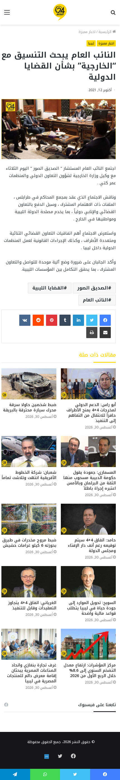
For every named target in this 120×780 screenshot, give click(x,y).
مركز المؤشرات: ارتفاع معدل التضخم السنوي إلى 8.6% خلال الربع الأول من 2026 (90, 670)
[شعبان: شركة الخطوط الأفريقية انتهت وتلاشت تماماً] (28, 451)
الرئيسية (105, 31)
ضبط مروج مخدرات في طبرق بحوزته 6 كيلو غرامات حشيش (29, 542)
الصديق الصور (92, 288)
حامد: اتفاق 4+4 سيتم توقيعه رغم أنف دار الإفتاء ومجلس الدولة (92, 545)
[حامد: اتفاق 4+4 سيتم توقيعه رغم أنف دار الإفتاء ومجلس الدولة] (88, 519)
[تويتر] (91, 320)
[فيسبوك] (105, 320)
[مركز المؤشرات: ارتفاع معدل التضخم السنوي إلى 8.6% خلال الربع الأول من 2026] (88, 644)
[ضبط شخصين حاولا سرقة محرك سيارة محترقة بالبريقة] (28, 383)
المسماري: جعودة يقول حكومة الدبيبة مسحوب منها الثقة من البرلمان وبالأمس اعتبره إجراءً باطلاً (89, 480)
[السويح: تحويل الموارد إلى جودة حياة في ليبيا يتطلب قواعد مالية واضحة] (88, 581)
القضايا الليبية (48, 288)
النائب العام (95, 300)
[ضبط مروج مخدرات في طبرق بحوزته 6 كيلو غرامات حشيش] (28, 519)
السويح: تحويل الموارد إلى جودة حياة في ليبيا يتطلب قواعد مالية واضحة (91, 608)
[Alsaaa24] (60, 12)
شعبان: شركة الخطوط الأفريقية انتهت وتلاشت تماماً (29, 475)
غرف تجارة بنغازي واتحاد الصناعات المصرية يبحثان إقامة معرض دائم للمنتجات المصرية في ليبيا (31, 673)
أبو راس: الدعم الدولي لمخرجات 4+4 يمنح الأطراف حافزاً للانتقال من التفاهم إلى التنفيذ (91, 413)
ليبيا (91, 43)
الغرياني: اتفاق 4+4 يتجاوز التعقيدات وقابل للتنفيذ (32, 605)
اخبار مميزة (87, 31)
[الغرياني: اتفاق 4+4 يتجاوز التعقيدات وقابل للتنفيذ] (28, 581)
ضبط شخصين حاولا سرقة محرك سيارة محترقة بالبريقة (29, 407)
